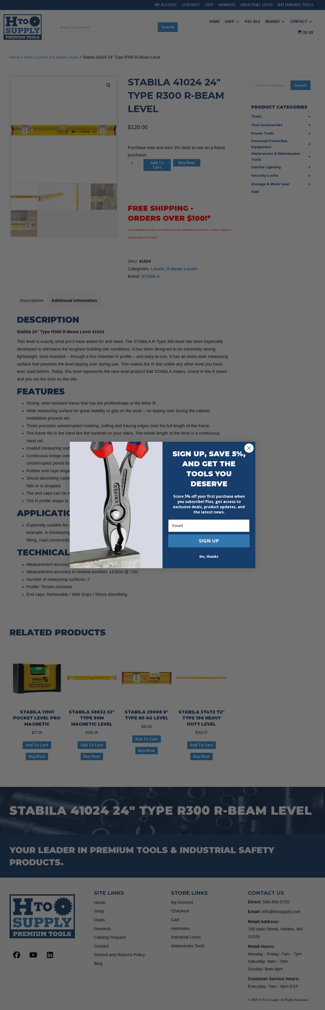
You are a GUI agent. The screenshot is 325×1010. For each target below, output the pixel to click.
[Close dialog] (249, 448)
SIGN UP (209, 541)
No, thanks (208, 556)
